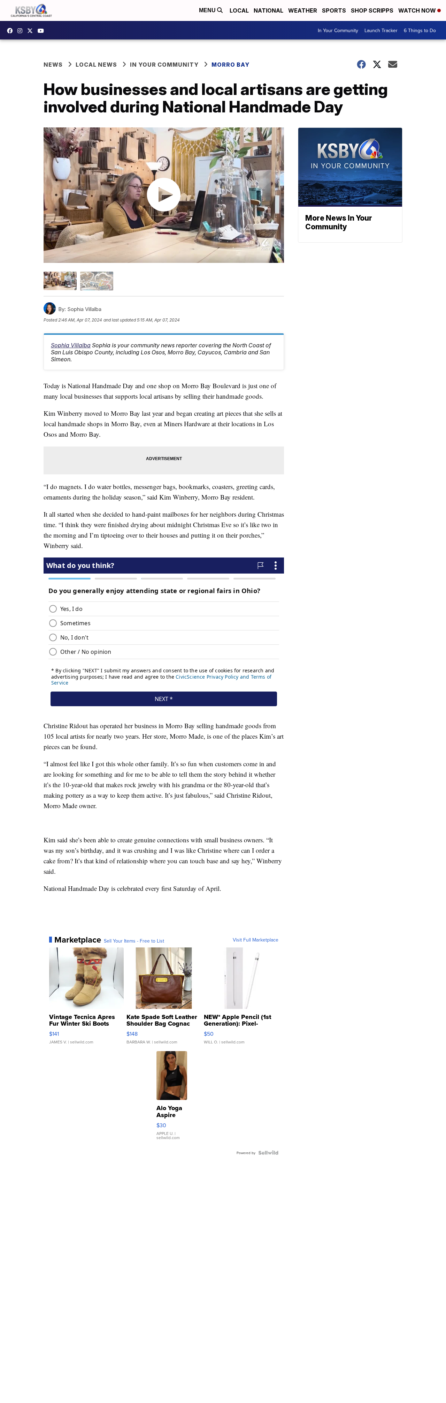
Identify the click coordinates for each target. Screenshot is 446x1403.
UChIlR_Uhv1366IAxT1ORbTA (42, 31)
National (268, 10)
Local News (96, 64)
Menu (208, 10)
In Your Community (338, 30)
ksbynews (11, 31)
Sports (334, 10)
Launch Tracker (381, 30)
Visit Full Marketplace (255, 939)
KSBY (31, 31)
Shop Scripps (372, 10)
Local (239, 10)
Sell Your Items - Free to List (134, 940)
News (53, 64)
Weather (302, 10)
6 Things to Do (420, 30)
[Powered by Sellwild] (268, 1152)
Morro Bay (230, 64)
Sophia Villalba (71, 345)
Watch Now (417, 10)
